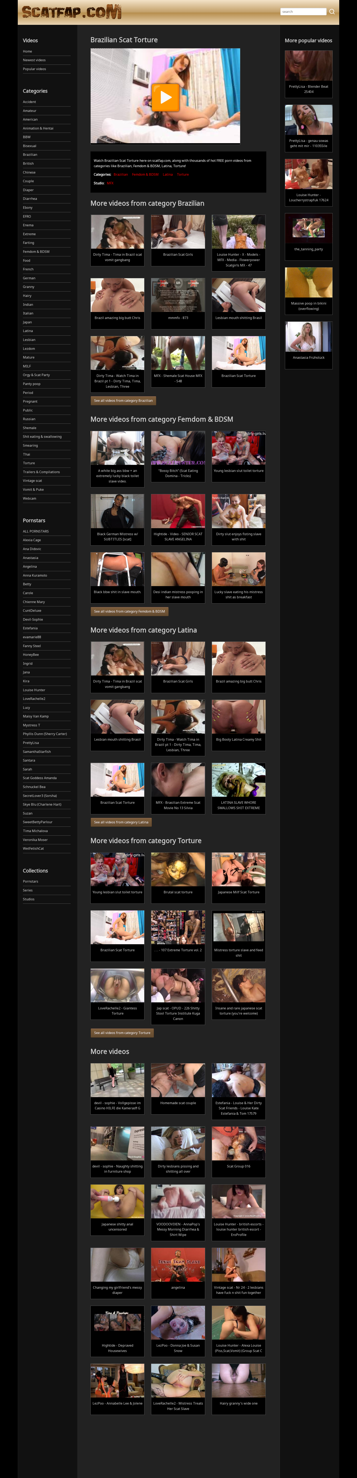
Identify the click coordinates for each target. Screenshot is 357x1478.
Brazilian (30, 154)
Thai (26, 454)
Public (28, 410)
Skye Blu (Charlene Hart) (42, 804)
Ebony (27, 207)
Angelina (30, 566)
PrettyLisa (31, 742)
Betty (27, 584)
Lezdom (29, 348)
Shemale (29, 428)
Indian (28, 304)
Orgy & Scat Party (36, 375)
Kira (26, 681)
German (29, 278)
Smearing (30, 445)
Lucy (26, 707)
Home (27, 51)
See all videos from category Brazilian (123, 400)
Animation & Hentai (38, 128)
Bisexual (29, 146)
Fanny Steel (32, 646)
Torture (29, 463)
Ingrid (27, 663)
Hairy (27, 295)
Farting (28, 242)
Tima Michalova (35, 831)
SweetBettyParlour (37, 822)
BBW (27, 137)
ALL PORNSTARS (36, 531)
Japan (27, 322)
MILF (27, 366)
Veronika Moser (35, 839)
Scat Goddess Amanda (40, 778)
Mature (29, 357)
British (28, 163)
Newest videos (34, 60)
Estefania (30, 628)
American (30, 119)
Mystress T (31, 725)
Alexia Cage (32, 540)
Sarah (27, 769)
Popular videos (34, 69)
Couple (28, 181)
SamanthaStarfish (37, 751)
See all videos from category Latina (121, 822)
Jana (26, 672)
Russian (29, 419)
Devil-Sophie (33, 619)
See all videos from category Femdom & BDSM (129, 611)
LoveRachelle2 (34, 698)
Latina (28, 331)
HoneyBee (31, 654)
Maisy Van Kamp (36, 716)
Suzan (27, 813)
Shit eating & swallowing (42, 436)
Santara (29, 760)
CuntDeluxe (32, 610)
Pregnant (30, 401)
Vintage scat (32, 480)
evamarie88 (32, 637)
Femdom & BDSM (36, 251)
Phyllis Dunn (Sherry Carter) (45, 734)
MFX (110, 183)
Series (28, 890)
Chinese (29, 172)
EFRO (27, 216)
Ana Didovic (32, 549)
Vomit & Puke (33, 489)
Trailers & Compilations (41, 472)
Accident (29, 102)
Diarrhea (30, 198)
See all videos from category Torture (122, 1033)
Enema (28, 225)
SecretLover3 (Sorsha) (40, 795)
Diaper (28, 190)
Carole (28, 593)
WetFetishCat (33, 848)
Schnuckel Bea (34, 787)
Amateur (29, 110)
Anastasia (30, 557)
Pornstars (30, 881)
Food (26, 260)
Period (28, 392)
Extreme (29, 234)
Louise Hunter (34, 690)
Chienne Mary (34, 602)
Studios (29, 899)
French (28, 269)
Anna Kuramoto (35, 575)
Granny (28, 286)
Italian (28, 313)
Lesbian (29, 339)
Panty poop (31, 383)
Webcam (29, 498)
